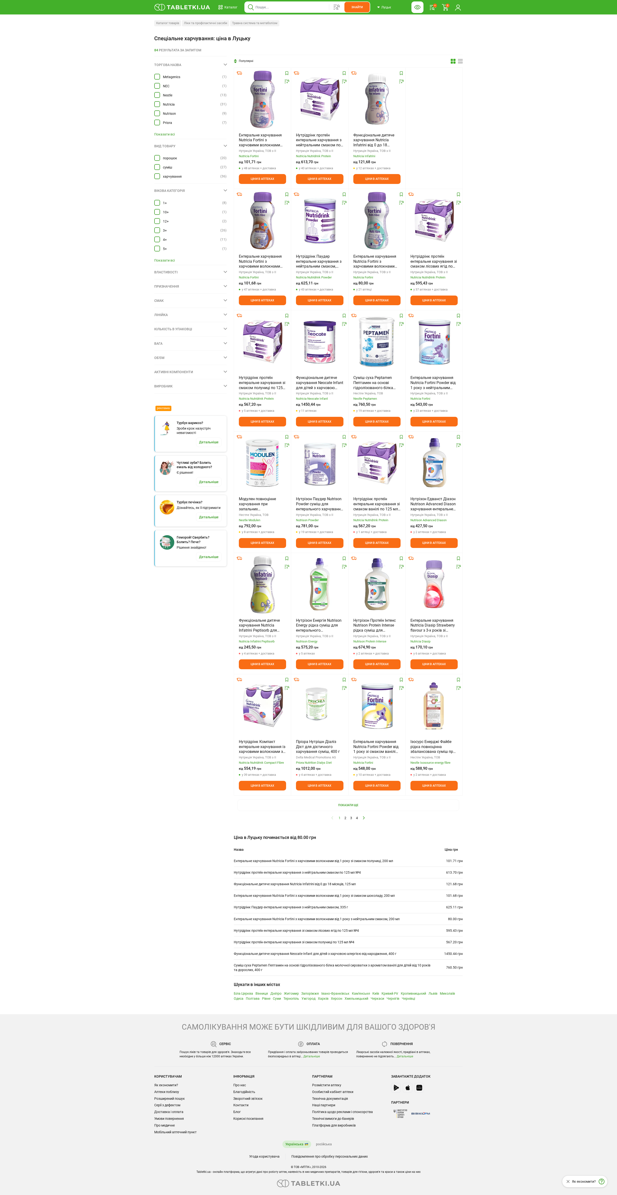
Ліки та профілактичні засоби (205, 23)
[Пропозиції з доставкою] (239, 73)
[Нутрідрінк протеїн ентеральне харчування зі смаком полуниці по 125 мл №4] (262, 341)
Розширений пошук (169, 1098)
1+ (165, 203)
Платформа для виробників (334, 1125)
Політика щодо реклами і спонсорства (342, 1112)
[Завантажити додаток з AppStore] (407, 1088)
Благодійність (244, 1092)
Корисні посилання (248, 1119)
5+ (165, 249)
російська (324, 1144)
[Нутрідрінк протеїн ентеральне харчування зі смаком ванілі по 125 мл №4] (377, 463)
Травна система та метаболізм (254, 23)
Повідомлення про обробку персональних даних (329, 1156)
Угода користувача (264, 1156)
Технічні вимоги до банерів (333, 1119)
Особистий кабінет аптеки (332, 1092)
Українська (294, 1144)
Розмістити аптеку (326, 1085)
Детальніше (311, 1056)
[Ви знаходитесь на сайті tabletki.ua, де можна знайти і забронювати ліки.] (182, 7)
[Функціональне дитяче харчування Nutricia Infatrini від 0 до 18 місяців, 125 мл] (377, 99)
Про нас (239, 1085)
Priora (167, 123)
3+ (165, 230)
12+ (166, 221)
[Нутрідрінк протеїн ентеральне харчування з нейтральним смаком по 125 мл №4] (320, 99)
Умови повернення (169, 1119)
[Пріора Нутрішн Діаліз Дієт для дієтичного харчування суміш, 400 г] (320, 705)
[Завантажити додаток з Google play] (396, 1088)
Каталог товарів (167, 23)
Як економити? (166, 1085)
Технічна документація (330, 1098)
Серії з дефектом (167, 1105)
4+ (165, 240)
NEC (166, 86)
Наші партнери (323, 1105)
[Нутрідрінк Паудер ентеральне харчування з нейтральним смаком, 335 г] (319, 220)
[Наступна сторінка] (364, 818)
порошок (170, 158)
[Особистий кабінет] (458, 7)
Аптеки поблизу (166, 1092)
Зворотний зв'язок (248, 1098)
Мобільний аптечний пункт (175, 1132)
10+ (166, 212)
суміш (167, 167)
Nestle (167, 95)
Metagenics (171, 77)
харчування (172, 176)
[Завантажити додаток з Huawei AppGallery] (419, 1088)
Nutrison (169, 113)
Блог (237, 1112)
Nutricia (169, 104)
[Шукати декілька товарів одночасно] (337, 7)
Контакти (240, 1105)
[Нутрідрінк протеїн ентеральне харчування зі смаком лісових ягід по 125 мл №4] (434, 220)
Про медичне (164, 1125)
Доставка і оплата (168, 1112)
